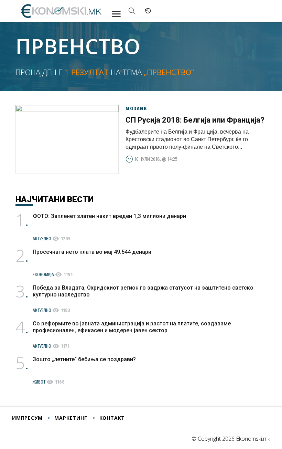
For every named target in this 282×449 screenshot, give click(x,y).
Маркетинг (70, 418)
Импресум (27, 418)
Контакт (112, 418)
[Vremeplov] (148, 11)
